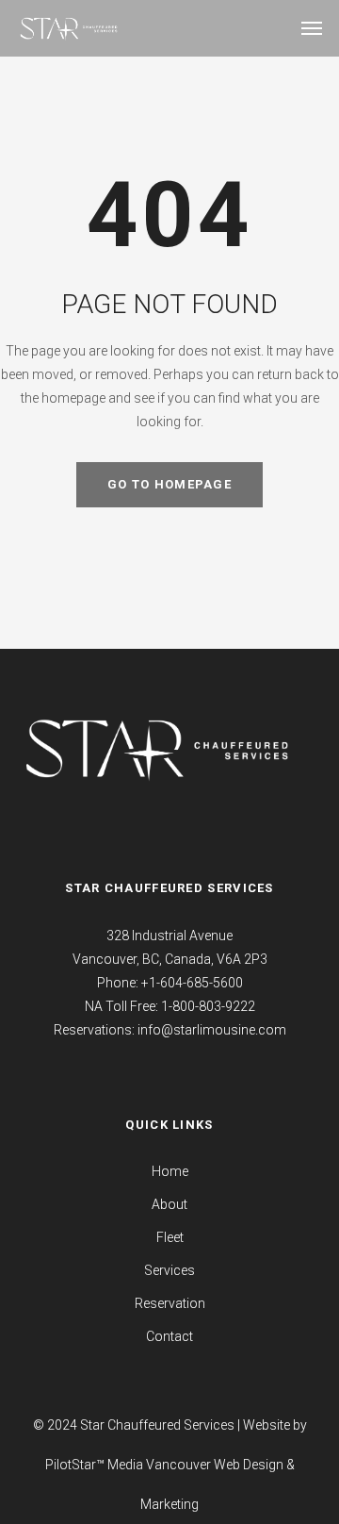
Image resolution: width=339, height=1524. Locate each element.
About (169, 1204)
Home (170, 1171)
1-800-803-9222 (208, 1006)
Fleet (170, 1237)
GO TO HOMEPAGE (169, 484)
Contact (169, 1336)
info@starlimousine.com (211, 1029)
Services (169, 1270)
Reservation (170, 1303)
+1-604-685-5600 (192, 982)
